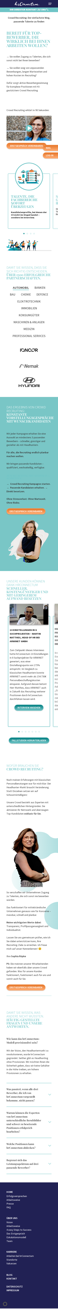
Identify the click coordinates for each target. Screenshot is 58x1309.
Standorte (11, 1259)
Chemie (26, 294)
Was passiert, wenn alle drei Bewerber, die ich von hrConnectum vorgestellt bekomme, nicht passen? (22, 1094)
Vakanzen (11, 1263)
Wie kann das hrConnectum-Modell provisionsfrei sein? (23, 1040)
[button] (24, 233)
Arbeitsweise (13, 1199)
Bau (12, 294)
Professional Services (29, 336)
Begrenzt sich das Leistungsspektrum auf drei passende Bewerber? (22, 1163)
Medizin (29, 329)
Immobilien (29, 308)
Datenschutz (14, 1286)
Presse (10, 1203)
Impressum (12, 1290)
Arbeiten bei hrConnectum (20, 1256)
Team (9, 1241)
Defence (42, 294)
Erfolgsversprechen (16, 1196)
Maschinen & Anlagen (29, 322)
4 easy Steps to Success (18, 1229)
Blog (9, 1274)
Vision (9, 1222)
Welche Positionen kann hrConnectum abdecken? (20, 1145)
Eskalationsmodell (16, 1237)
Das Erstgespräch (15, 1233)
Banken (39, 288)
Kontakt (11, 1278)
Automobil (21, 288)
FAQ (8, 1207)
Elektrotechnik (29, 301)
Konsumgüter (29, 315)
